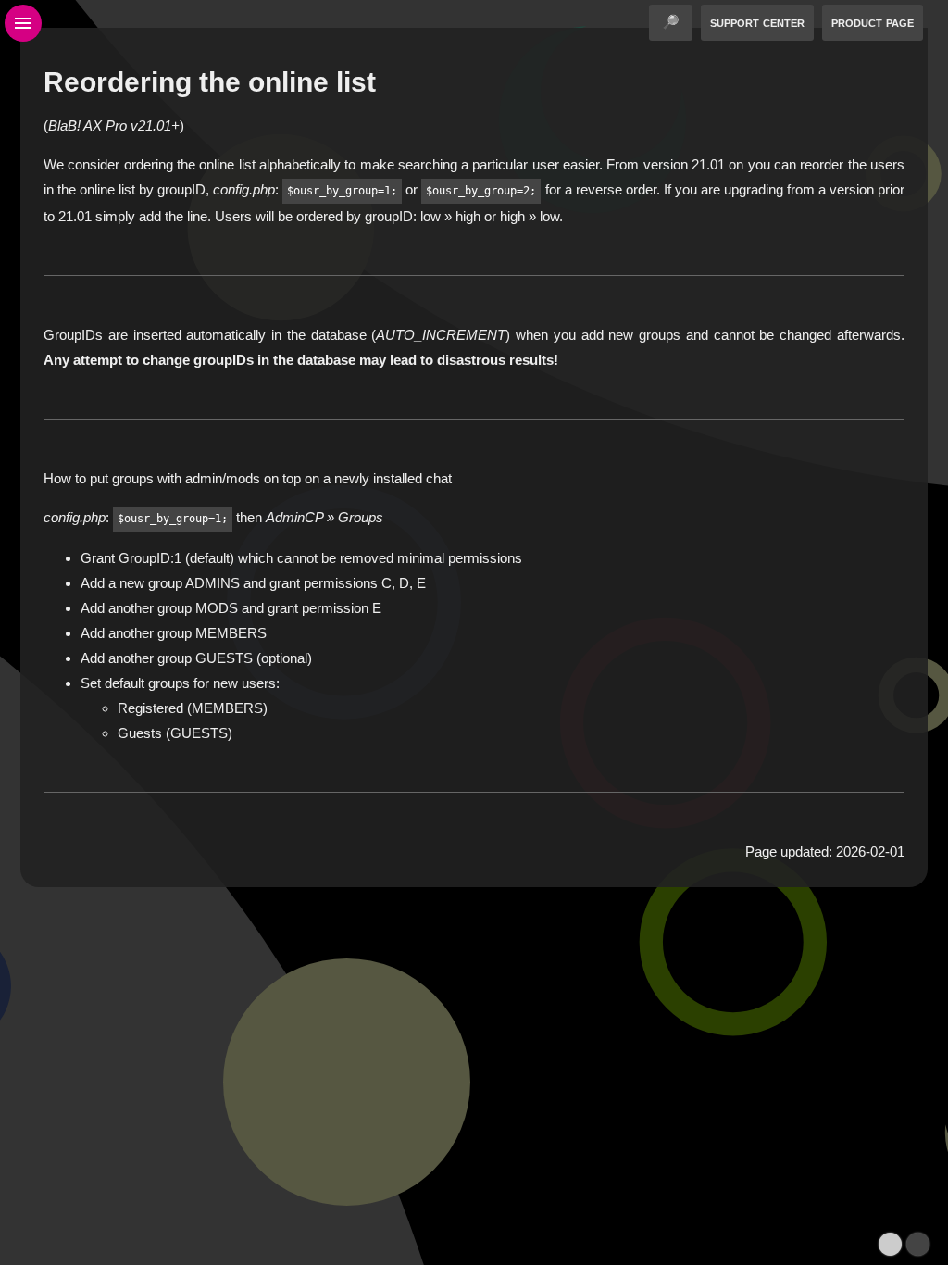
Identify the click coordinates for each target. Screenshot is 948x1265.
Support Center (757, 22)
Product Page (872, 22)
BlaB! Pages (506, 924)
